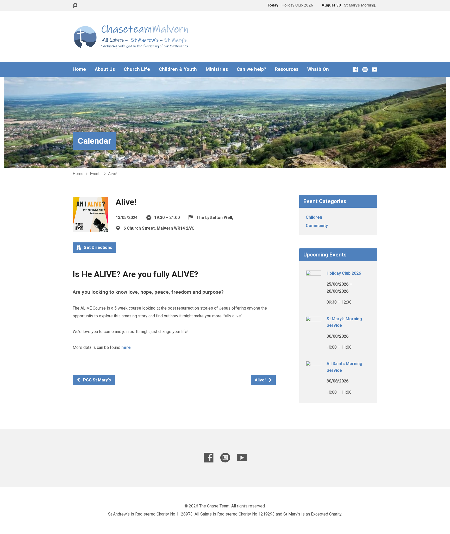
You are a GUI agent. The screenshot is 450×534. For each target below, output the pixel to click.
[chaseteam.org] (365, 69)
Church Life (137, 69)
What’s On (318, 69)
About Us (105, 69)
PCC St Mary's (96, 380)
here (126, 347)
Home (79, 69)
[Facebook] (355, 69)
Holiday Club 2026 (344, 273)
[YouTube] (374, 69)
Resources (286, 69)
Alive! (112, 173)
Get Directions (97, 247)
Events (96, 173)
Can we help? (251, 69)
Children (314, 217)
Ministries (217, 69)
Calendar (94, 141)
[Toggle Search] (75, 5)
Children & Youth (178, 69)
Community (317, 225)
